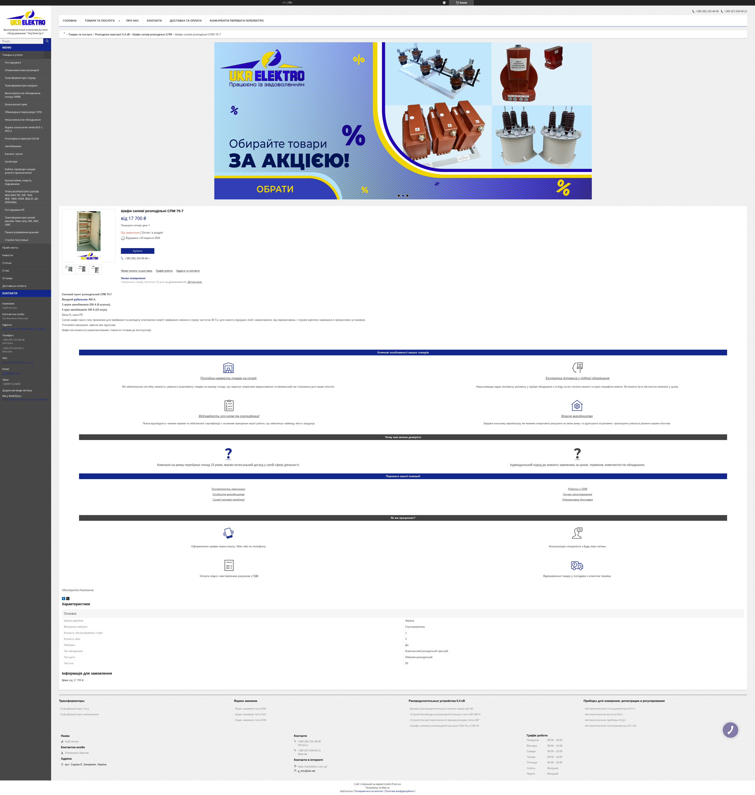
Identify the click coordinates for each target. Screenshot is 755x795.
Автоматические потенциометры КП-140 (610, 725)
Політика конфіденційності (400, 791)
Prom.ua (396, 784)
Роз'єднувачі (13, 62)
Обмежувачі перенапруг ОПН (23, 112)
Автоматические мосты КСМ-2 (604, 714)
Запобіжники (13, 146)
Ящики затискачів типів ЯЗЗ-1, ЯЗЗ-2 (24, 129)
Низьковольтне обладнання (23, 119)
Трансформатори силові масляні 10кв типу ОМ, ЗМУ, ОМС (22, 221)
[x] (67, 599)
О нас (5, 270)
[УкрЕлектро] (25, 18)
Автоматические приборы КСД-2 (605, 720)
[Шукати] (47, 41)
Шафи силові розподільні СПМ (152, 34)
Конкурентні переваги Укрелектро (237, 20)
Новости (7, 255)
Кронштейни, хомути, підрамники (18, 182)
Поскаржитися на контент (368, 791)
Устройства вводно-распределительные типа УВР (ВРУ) (445, 714)
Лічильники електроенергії (22, 70)
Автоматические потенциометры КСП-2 (610, 708)
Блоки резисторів (16, 104)
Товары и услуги (12, 55)
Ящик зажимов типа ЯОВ (250, 720)
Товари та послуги (100, 20)
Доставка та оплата (186, 20)
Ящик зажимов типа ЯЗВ (250, 708)
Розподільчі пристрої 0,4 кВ (22, 138)
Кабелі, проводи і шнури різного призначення (20, 170)
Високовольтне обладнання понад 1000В (22, 94)
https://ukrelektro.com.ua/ (18, 362)
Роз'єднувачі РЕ (15, 210)
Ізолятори (11, 161)
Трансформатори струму (20, 78)
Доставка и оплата (14, 286)
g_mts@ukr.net (11, 373)
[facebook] (63, 599)
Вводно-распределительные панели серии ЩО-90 (441, 708)
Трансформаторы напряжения (79, 714)
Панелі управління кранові (22, 232)
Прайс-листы (10, 247)
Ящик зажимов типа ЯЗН (250, 714)
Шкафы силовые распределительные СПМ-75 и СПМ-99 (444, 725)
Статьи (6, 263)
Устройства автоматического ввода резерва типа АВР (444, 720)
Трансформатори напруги (21, 85)
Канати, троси (14, 154)
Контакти (154, 20)
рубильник (81, 299)
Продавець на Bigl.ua (377, 787)
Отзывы (7, 278)
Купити (137, 251)
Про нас (132, 20)
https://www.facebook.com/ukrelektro (25, 399)
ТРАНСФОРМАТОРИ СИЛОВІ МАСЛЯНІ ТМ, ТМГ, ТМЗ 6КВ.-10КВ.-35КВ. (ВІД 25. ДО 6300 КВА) (22, 197)
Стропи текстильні (16, 240)
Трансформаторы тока (74, 708)
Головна (70, 20)
